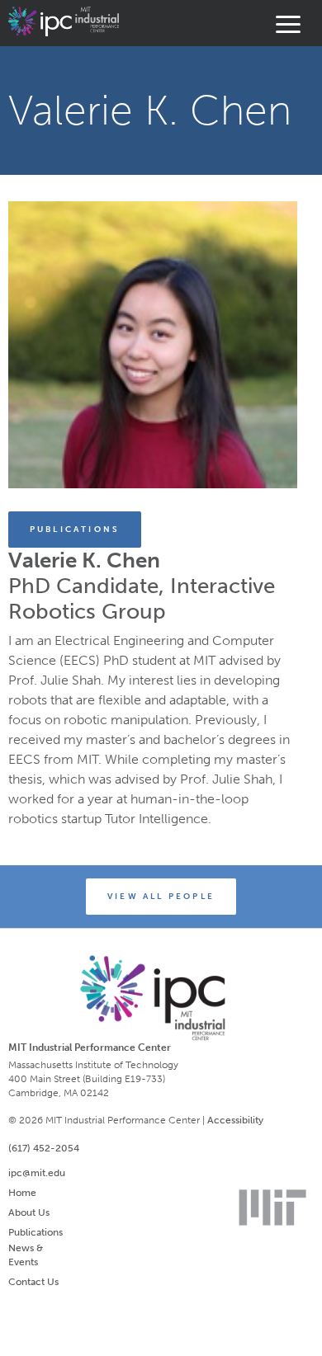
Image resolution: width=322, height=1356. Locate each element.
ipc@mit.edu (36, 1173)
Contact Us (33, 1282)
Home (22, 1192)
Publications (75, 529)
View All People (161, 897)
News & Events (25, 1255)
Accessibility (235, 1120)
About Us (29, 1212)
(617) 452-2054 (43, 1148)
